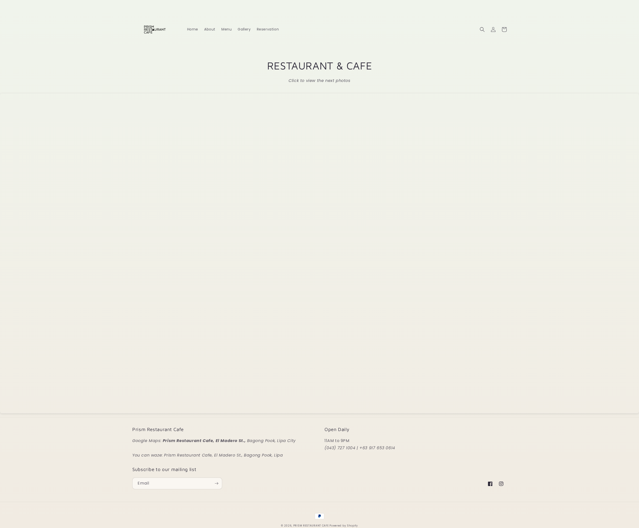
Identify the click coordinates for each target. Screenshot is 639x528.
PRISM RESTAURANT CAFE (311, 526)
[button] (482, 29)
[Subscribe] (216, 483)
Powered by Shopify (343, 526)
